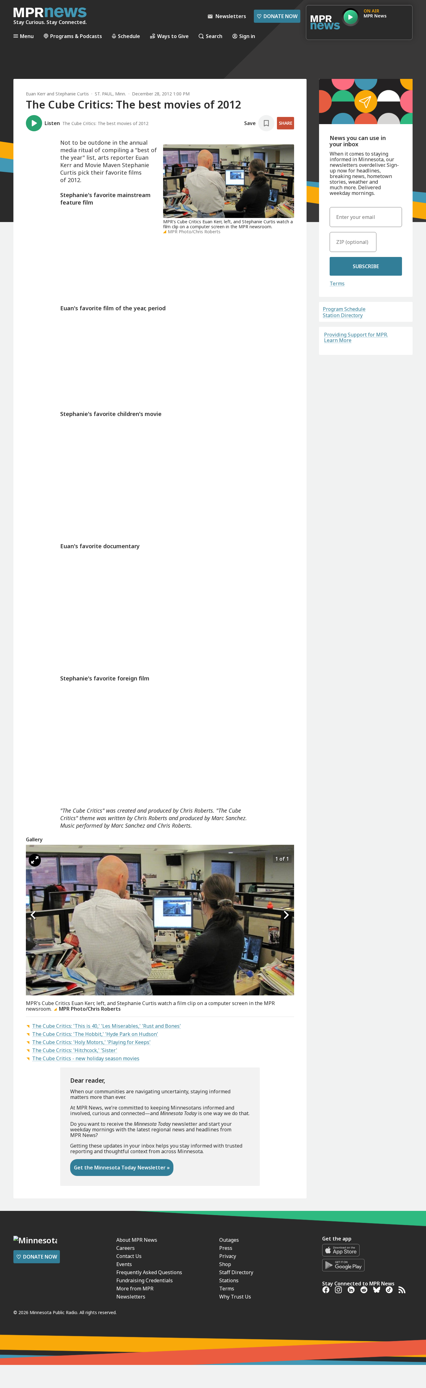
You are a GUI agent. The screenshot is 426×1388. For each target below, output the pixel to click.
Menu (27, 36)
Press (225, 1248)
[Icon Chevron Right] (286, 915)
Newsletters (130, 1296)
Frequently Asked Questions (149, 1272)
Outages (229, 1239)
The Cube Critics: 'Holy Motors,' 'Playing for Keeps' (91, 1042)
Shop (225, 1264)
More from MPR (134, 1288)
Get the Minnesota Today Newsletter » (122, 1167)
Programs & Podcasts (76, 36)
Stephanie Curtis (72, 94)
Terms (337, 283)
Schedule (129, 36)
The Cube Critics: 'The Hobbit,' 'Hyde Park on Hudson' (95, 1034)
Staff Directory (236, 1272)
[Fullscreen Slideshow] (35, 860)
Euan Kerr (36, 94)
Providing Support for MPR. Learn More (356, 337)
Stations (229, 1280)
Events (124, 1264)
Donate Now (277, 16)
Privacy (227, 1256)
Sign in (247, 36)
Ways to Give (173, 36)
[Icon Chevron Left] (33, 915)
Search (214, 36)
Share (285, 123)
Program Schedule (344, 309)
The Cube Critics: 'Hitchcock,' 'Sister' (74, 1050)
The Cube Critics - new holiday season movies (85, 1058)
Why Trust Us (235, 1296)
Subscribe (366, 266)
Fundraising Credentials (144, 1280)
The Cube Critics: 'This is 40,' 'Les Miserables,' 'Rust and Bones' (106, 1026)
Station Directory (343, 315)
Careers (125, 1248)
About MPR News (136, 1239)
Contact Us (129, 1256)
